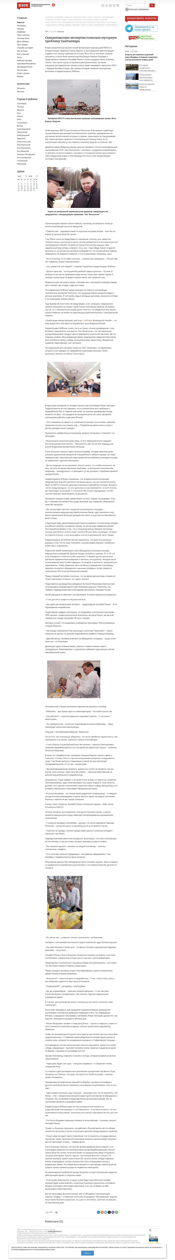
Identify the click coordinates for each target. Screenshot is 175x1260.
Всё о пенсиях (23, 54)
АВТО (58, 19)
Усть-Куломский (23, 148)
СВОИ (83, 25)
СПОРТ (90, 17)
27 (21, 190)
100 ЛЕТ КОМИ (111, 22)
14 (24, 186)
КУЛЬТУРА (97, 17)
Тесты (19, 57)
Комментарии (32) (54, 1221)
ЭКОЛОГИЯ (77, 17)
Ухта (19, 113)
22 (28, 188)
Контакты (21, 88)
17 (34, 186)
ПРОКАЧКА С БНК (80, 22)
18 (36, 186)
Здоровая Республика (26, 63)
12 (18, 186)
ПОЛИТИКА (49, 17)
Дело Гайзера (23, 41)
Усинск (20, 116)
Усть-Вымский (23, 151)
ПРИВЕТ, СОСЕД (67, 19)
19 (18, 188)
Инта (19, 119)
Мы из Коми (22, 51)
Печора (20, 106)
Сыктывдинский (23, 129)
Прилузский (22, 132)
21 (24, 188)
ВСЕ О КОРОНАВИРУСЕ (66, 22)
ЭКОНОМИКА (59, 17)
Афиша (20, 76)
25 (36, 188)
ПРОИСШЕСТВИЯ (107, 17)
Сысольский (22, 160)
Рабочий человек (24, 60)
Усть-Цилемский (24, 157)
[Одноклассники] (102, 1212)
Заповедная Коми (24, 66)
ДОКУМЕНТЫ (78, 19)
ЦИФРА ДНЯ (91, 22)
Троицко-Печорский (26, 154)
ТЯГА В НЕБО (101, 22)
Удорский (21, 138)
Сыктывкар (22, 103)
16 (31, 186)
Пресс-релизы (23, 35)
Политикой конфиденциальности (22, 1249)
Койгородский (23, 135)
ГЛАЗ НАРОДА (87, 19)
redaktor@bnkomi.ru (55, 1231)
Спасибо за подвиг (25, 47)
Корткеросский (23, 144)
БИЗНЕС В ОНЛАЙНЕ (100, 19)
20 (21, 188)
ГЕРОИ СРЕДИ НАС (111, 25)
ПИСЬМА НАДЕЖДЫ (65, 25)
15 (28, 186)
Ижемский (21, 163)
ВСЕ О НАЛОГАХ (51, 22)
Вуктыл (20, 125)
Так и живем (22, 44)
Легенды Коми (23, 38)
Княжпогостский (24, 141)
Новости (20, 22)
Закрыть (87, 1253)
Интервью (21, 25)
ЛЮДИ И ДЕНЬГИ (51, 25)
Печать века (22, 70)
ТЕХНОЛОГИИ (50, 19)
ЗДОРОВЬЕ (76, 25)
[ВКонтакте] (98, 1212)
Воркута (20, 110)
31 (34, 190)
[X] (109, 1212)
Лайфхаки (21, 31)
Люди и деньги (23, 73)
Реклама (20, 91)
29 (28, 190)
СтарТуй (89, 25)
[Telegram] (105, 1212)
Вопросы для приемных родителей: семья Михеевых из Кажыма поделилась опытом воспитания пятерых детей (141, 57)
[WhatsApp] (116, 1212)
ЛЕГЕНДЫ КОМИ (99, 25)
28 (24, 190)
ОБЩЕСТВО (68, 17)
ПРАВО (84, 17)
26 (18, 190)
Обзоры (20, 28)
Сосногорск (22, 122)
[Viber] (112, 1212)
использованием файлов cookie (44, 1249)
